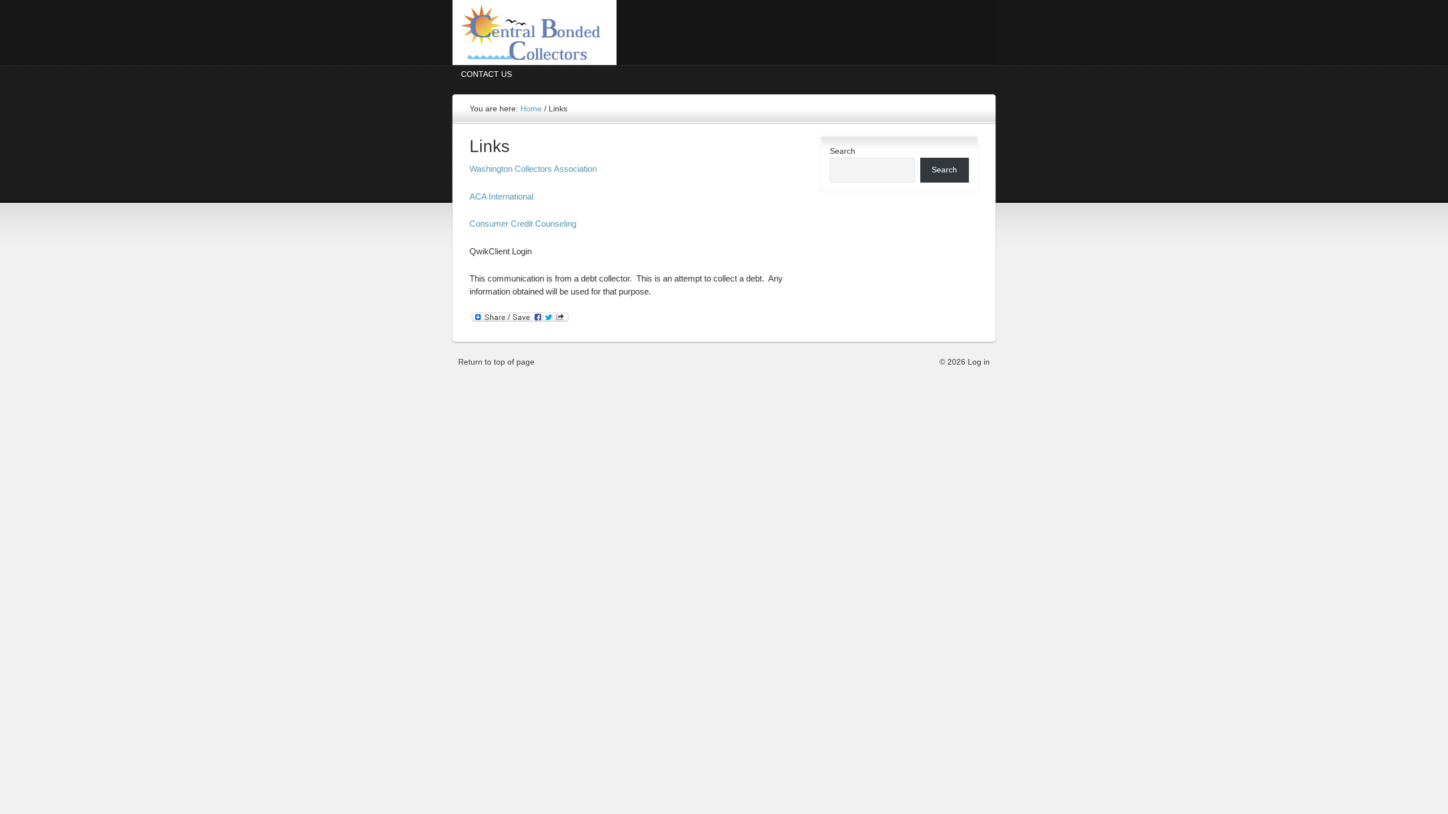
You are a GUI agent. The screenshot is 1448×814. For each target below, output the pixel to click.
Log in (979, 361)
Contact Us (486, 74)
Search (842, 150)
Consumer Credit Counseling (522, 223)
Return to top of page (496, 361)
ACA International (501, 196)
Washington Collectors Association (533, 169)
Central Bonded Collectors (724, 32)
